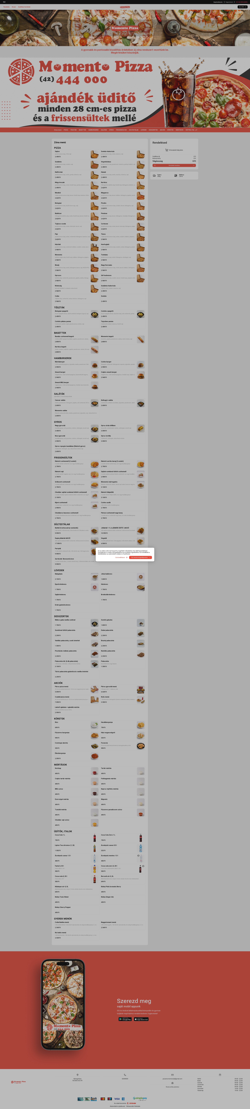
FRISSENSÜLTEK (121, 130)
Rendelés (7, 7)
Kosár (14, 7)
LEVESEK (143, 130)
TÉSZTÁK (73, 130)
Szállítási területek (24, 7)
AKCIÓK (162, 130)
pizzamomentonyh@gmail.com (172, 1079)
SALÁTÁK (104, 130)
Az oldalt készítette (120, 1103)
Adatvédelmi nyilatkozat (117, 1106)
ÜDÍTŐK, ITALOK (191, 130)
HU (4, 2)
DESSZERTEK (153, 130)
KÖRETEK (170, 130)
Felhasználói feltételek (133, 1106)
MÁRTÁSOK (179, 130)
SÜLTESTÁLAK (133, 130)
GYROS (111, 130)
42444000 (125, 1079)
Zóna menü (57, 130)
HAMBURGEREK (93, 130)
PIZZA (66, 130)
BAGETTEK (82, 130)
